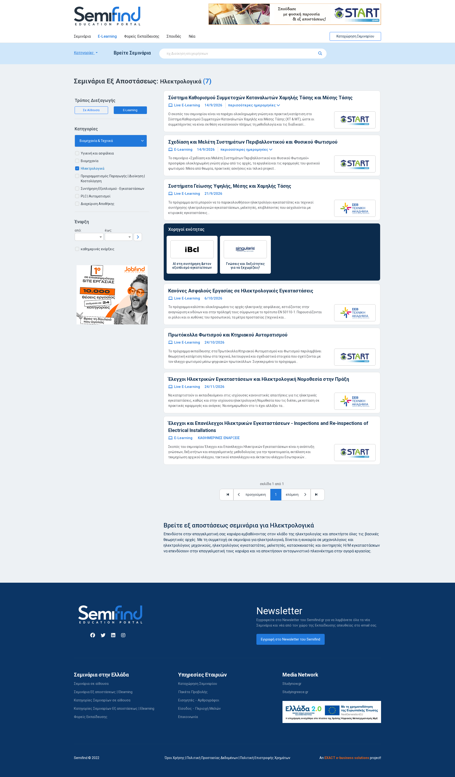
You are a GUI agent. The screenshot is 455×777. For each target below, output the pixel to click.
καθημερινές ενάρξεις (97, 249)
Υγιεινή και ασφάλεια (97, 153)
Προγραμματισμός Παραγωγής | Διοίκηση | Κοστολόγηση (113, 178)
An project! (350, 758)
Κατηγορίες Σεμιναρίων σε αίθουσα (102, 700)
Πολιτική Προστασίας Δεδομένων (212, 758)
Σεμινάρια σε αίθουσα (91, 684)
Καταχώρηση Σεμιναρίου (355, 36)
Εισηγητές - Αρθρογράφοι (198, 700)
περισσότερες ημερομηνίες (252, 105)
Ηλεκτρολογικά (92, 168)
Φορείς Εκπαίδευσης (141, 36)
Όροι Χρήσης (175, 758)
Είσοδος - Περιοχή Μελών (199, 708)
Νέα (192, 36)
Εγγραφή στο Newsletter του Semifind (290, 639)
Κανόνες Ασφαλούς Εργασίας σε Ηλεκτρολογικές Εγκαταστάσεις (240, 291)
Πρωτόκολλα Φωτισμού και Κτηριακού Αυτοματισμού (227, 335)
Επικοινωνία (188, 717)
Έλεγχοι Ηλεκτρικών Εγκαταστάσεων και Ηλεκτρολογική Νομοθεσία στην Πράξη (258, 379)
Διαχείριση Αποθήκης (97, 204)
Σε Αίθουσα (91, 110)
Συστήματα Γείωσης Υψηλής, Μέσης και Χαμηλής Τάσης (229, 186)
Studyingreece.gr (295, 692)
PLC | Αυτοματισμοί (95, 196)
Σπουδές (174, 36)
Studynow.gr (291, 684)
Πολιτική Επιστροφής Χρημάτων (265, 758)
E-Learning (107, 36)
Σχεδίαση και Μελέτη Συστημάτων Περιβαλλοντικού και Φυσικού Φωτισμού (252, 142)
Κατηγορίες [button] (84, 52)
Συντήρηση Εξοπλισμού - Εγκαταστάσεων (112, 189)
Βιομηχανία (89, 161)
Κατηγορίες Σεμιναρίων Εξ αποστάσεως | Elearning (114, 708)
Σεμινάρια (82, 36)
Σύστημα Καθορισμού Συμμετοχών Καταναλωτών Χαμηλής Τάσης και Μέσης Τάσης (260, 97)
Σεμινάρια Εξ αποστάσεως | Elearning (103, 692)
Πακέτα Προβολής (193, 692)
